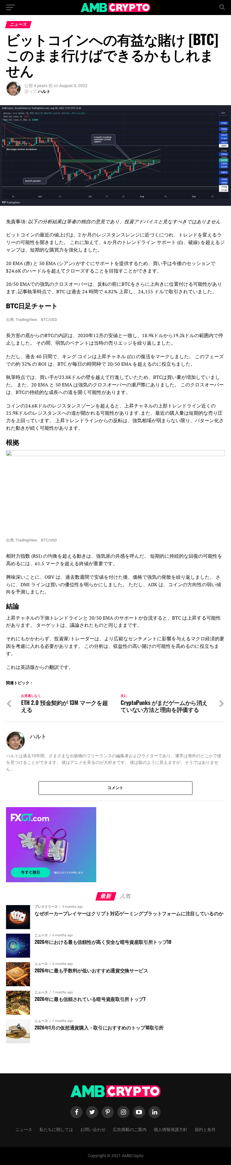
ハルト (44, 91)
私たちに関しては (56, 1129)
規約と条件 (205, 1129)
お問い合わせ (93, 1129)
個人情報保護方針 (170, 1129)
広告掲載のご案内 (129, 1129)
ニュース (23, 1129)
